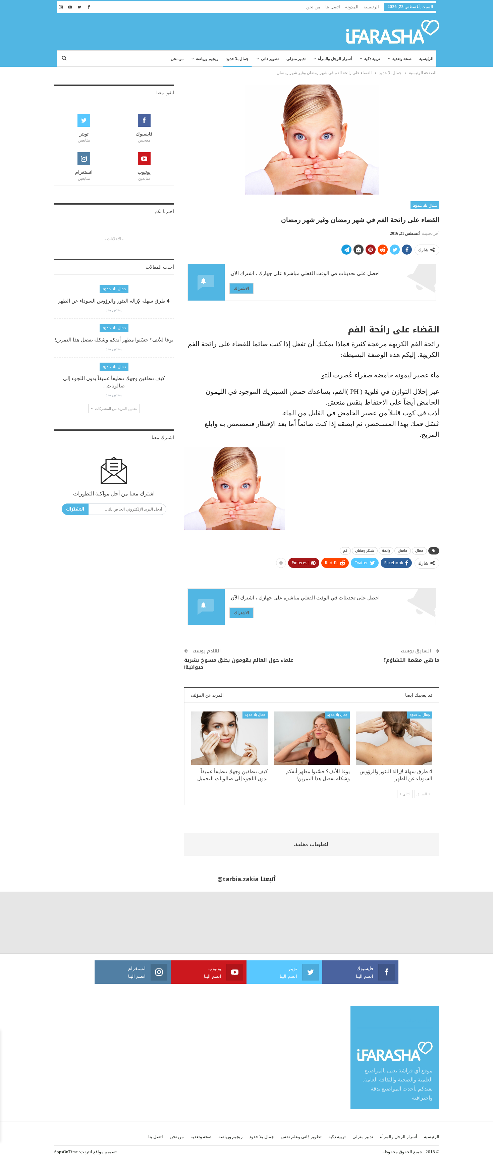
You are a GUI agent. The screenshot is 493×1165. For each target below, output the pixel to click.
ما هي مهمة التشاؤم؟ (411, 660)
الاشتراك (241, 288)
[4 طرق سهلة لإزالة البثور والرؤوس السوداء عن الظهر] (394, 738)
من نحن (313, 6)
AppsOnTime (66, 1151)
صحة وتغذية (402, 58)
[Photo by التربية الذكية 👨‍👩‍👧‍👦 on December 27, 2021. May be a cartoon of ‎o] (92, 922)
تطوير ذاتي (270, 58)
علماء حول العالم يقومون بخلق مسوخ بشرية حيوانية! (238, 663)
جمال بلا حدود (237, 58)
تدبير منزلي (296, 58)
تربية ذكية (372, 58)
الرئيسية (371, 6)
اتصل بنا (332, 6)
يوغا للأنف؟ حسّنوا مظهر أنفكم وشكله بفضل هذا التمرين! (114, 340)
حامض (402, 550)
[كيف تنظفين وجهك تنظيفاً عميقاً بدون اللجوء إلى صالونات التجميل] (229, 738)
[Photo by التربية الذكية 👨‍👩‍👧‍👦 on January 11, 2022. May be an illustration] (462, 922)
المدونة (352, 6)
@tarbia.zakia (238, 879)
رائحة (386, 550)
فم (345, 550)
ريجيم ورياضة (207, 58)
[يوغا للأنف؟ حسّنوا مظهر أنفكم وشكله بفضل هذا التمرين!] (312, 738)
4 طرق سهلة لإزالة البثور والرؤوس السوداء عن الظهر (114, 301)
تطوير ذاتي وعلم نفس (301, 1136)
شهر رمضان (364, 550)
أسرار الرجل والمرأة (335, 58)
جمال (419, 550)
